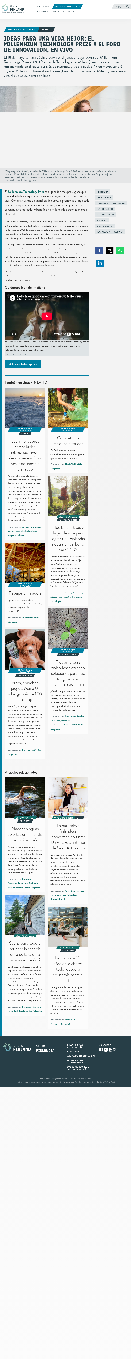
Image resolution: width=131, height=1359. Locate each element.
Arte (67, 891)
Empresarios (104, 197)
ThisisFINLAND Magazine (26, 888)
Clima (68, 593)
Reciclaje (65, 720)
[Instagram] (115, 1050)
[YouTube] (110, 1050)
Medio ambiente (106, 214)
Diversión (23, 883)
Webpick (118, 231)
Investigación (105, 209)
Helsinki (12, 1011)
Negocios (102, 220)
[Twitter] (106, 1049)
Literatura (22, 1011)
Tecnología (103, 231)
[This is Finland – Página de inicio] (14, 8)
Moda (37, 750)
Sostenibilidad (105, 226)
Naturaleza (30, 531)
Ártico (25, 527)
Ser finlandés (74, 597)
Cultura (37, 1007)
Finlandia (102, 203)
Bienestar (27, 879)
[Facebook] (101, 1050)
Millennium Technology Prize (26, 191)
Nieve (21, 535)
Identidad (70, 1020)
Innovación (118, 203)
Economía (102, 191)
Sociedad (65, 1024)
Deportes (12, 883)
